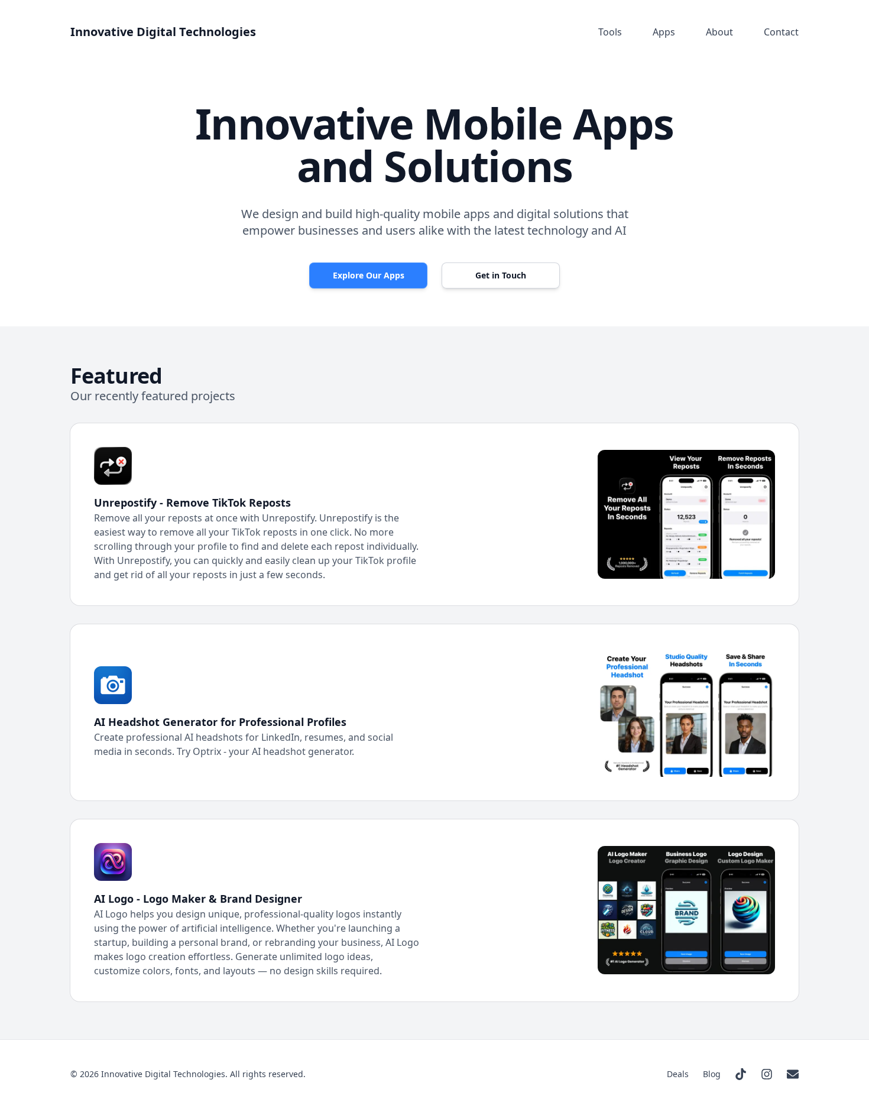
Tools (610, 31)
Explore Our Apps (368, 275)
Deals (678, 1073)
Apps (664, 31)
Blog (712, 1073)
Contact (781, 31)
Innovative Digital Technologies (163, 32)
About (719, 31)
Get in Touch (500, 275)
